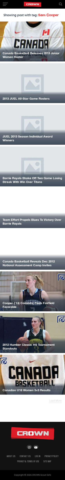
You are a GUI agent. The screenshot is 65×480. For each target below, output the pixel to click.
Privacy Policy (51, 456)
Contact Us (25, 456)
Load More (55, 400)
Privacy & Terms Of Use (28, 461)
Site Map (47, 461)
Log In (37, 456)
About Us (11, 456)
